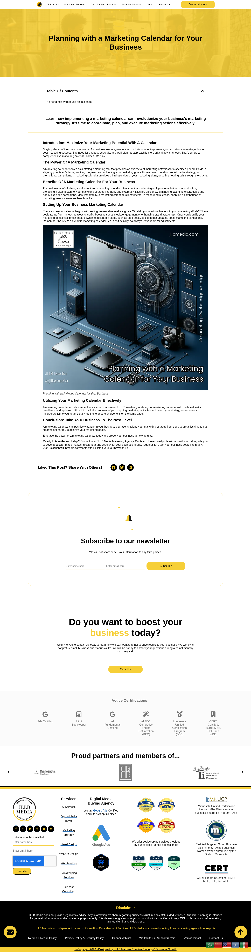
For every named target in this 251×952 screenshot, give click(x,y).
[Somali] (235, 945)
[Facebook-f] (16, 828)
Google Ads (100, 810)
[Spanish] (244, 945)
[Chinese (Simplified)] (218, 945)
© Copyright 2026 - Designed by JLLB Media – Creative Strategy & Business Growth (126, 949)
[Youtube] (44, 828)
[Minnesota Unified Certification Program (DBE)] (180, 714)
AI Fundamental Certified (112, 724)
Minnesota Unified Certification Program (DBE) (179, 728)
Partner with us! (121, 938)
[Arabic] (210, 945)
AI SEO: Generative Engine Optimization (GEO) (146, 728)
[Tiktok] (37, 828)
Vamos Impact (192, 938)
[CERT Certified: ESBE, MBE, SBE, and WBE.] (213, 714)
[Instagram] (23, 828)
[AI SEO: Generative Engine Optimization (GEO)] (146, 714)
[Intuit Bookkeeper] (79, 714)
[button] (203, 91)
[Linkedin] (51, 828)
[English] (227, 945)
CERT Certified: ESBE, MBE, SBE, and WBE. (213, 728)
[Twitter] (30, 828)
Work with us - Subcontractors (157, 938)
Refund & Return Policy (42, 938)
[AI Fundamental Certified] (112, 714)
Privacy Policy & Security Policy (84, 938)
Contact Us (216, 938)
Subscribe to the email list (28, 837)
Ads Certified (45, 721)
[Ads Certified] (45, 714)
